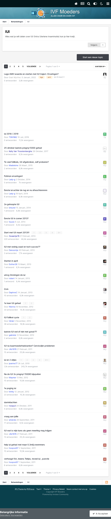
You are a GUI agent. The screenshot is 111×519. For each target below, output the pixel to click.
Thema (47, 489)
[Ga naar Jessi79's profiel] (104, 162)
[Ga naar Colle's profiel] (104, 289)
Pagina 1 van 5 (52, 66)
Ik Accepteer (101, 513)
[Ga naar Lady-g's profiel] (104, 176)
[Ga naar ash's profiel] (104, 148)
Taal (38, 489)
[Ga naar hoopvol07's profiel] (104, 445)
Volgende (31, 66)
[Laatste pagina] (40, 66)
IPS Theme (19, 489)
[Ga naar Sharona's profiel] (104, 388)
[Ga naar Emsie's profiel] (104, 261)
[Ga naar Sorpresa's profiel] (104, 303)
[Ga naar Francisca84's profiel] (104, 275)
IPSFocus (30, 489)
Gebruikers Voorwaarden (11, 515)
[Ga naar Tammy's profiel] (104, 204)
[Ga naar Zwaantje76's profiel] (104, 233)
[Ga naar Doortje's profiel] (104, 417)
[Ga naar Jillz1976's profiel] (104, 346)
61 (46, 360)
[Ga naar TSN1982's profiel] (104, 134)
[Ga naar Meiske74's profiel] (104, 190)
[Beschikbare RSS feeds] (106, 482)
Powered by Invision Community (55, 494)
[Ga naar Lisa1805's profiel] (104, 247)
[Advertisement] (38, 107)
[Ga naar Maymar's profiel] (104, 374)
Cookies (92, 489)
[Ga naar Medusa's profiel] (104, 360)
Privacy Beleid (58, 489)
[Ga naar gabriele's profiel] (104, 332)
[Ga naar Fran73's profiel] (104, 218)
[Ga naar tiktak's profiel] (104, 317)
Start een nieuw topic (93, 57)
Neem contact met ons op (77, 489)
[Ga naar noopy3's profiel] (104, 402)
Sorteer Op (100, 66)
